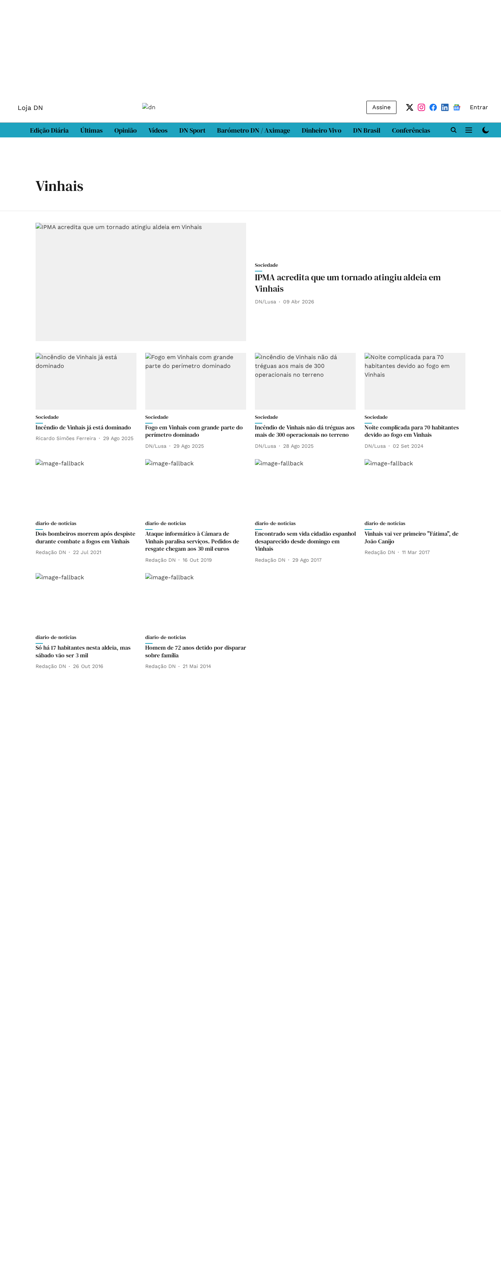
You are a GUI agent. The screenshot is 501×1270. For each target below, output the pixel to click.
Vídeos (158, 130)
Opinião (125, 130)
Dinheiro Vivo (321, 130)
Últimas (91, 130)
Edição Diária (49, 130)
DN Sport (192, 130)
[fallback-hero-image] (141, 282)
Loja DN (30, 107)
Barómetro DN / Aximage (253, 130)
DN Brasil (366, 130)
